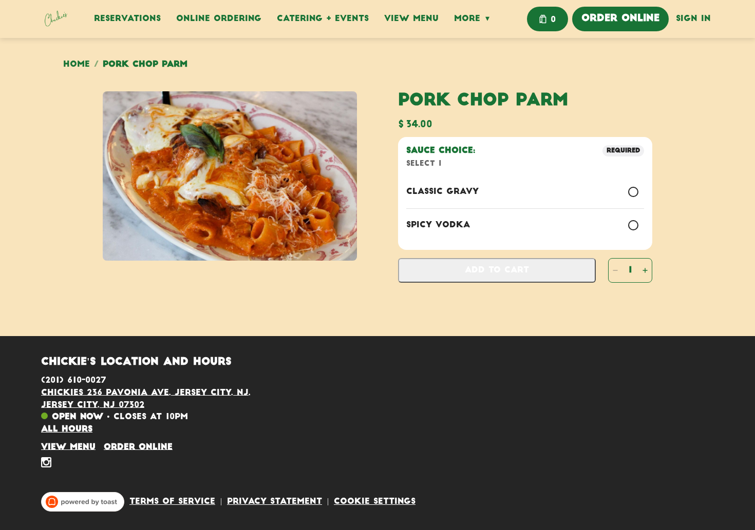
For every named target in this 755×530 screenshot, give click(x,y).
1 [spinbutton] (630, 270)
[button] (474, 19)
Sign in (693, 19)
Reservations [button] (127, 19)
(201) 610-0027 (73, 380)
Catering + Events (323, 19)
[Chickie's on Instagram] (46, 464)
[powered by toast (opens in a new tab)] (83, 502)
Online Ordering (218, 19)
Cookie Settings (375, 502)
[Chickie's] (55, 19)
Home (76, 65)
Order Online (620, 19)
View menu (68, 447)
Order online (138, 447)
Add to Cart (497, 270)
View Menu (411, 19)
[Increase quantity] (645, 270)
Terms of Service (172, 502)
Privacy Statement (274, 502)
